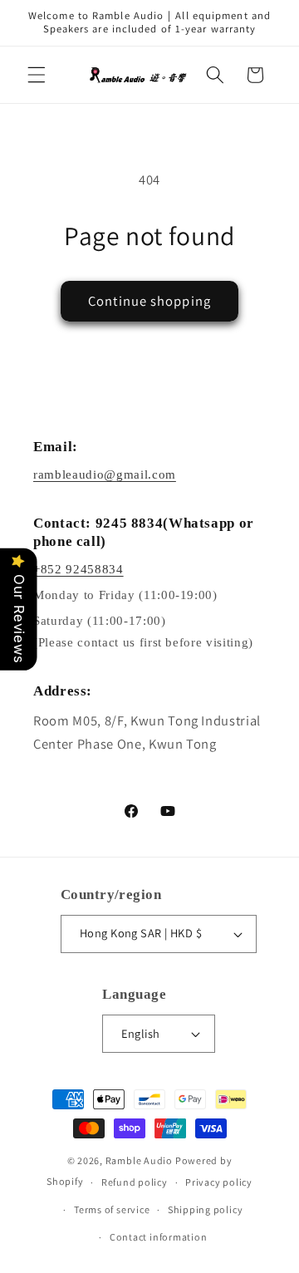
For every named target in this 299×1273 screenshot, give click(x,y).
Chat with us (262, 1236)
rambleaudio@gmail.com (104, 474)
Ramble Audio (139, 1160)
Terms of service (112, 1209)
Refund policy (134, 1182)
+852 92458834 (78, 569)
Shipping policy (205, 1209)
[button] (36, 75)
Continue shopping (149, 301)
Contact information (159, 1237)
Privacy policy (218, 1182)
